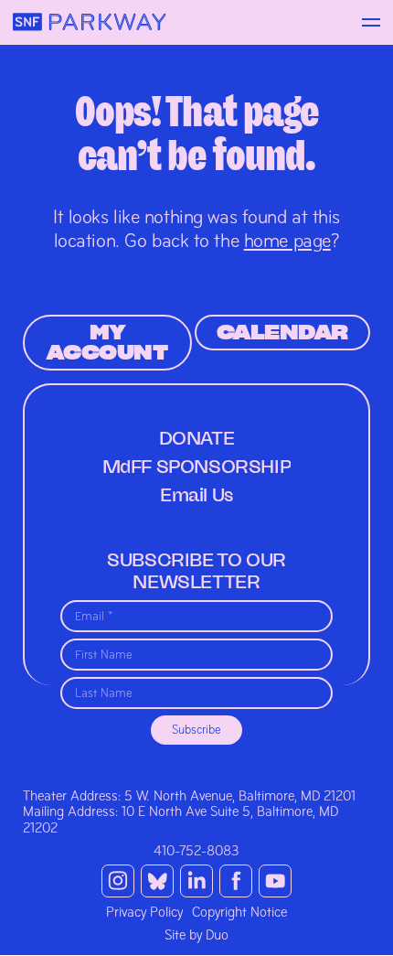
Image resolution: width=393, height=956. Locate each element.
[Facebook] (235, 881)
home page (287, 240)
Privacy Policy (144, 912)
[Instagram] (117, 881)
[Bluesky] (157, 881)
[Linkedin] (196, 881)
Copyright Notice (239, 912)
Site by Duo (196, 935)
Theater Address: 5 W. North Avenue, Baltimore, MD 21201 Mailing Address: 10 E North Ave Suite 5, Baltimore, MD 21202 (189, 812)
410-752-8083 (196, 851)
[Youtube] (275, 881)
